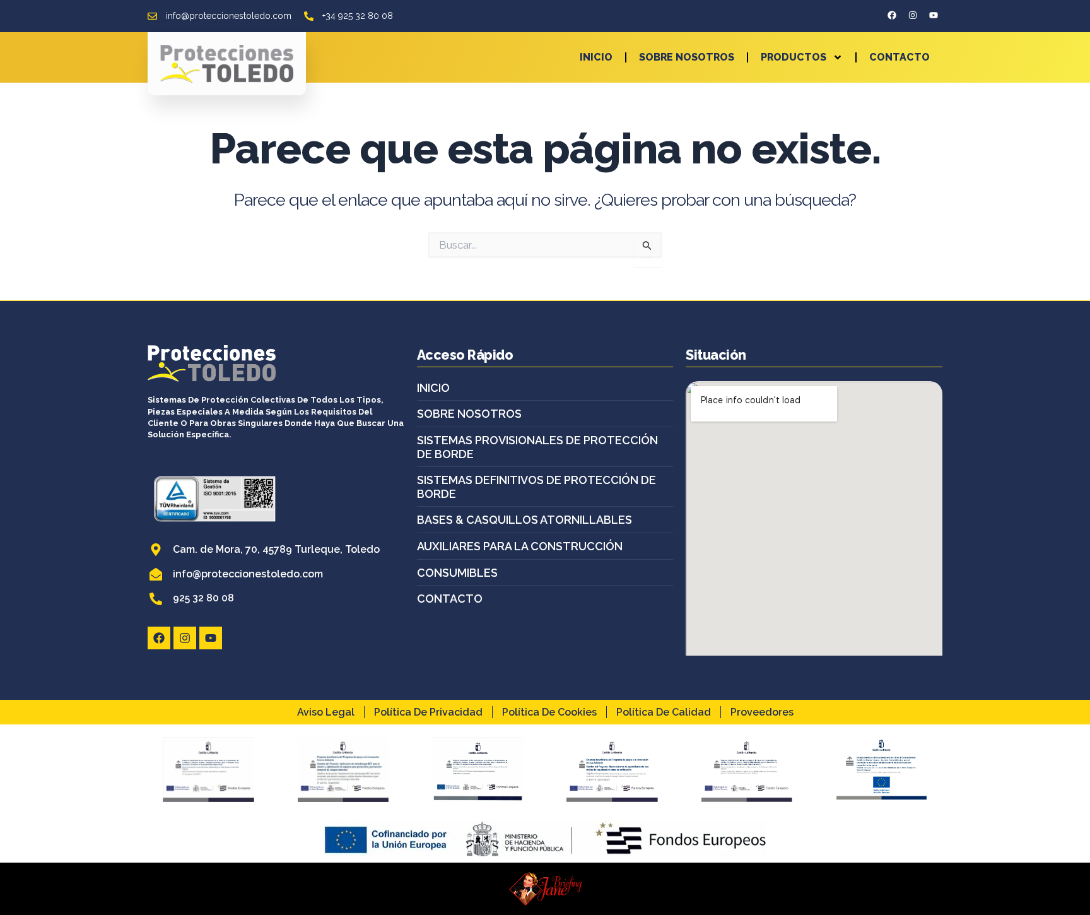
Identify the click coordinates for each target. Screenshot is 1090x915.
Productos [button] (793, 57)
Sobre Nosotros (686, 57)
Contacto (899, 57)
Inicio (596, 57)
